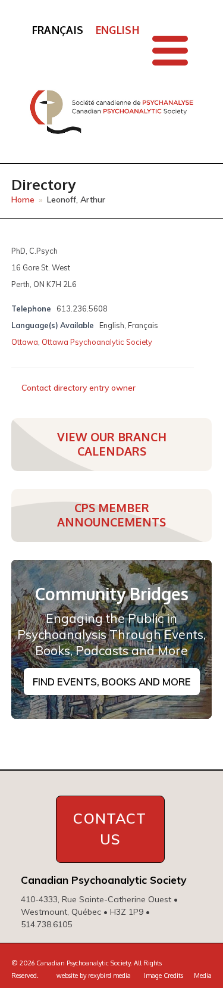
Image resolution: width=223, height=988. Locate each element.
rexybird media (109, 975)
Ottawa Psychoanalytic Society (97, 342)
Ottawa (24, 342)
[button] (170, 51)
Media (203, 975)
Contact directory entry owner (78, 387)
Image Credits (163, 975)
